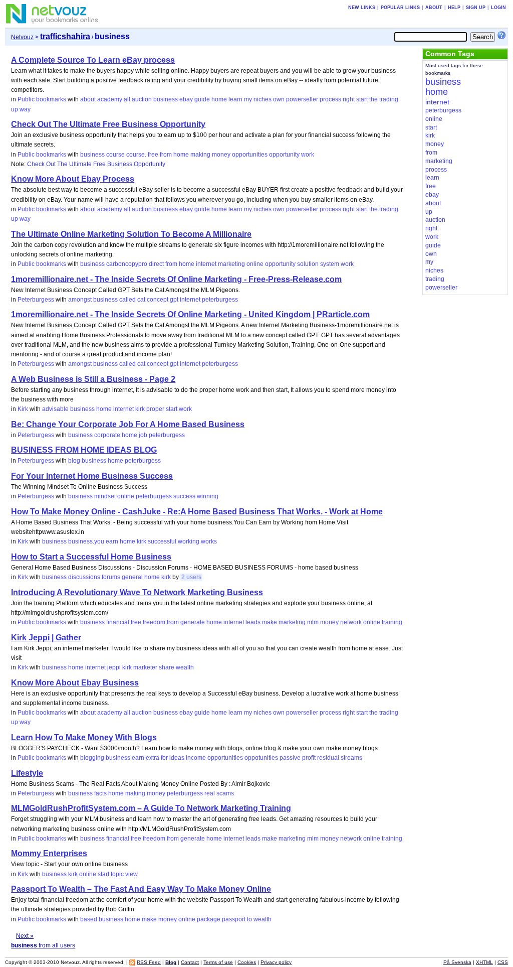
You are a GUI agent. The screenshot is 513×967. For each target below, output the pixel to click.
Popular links (400, 7)
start (362, 99)
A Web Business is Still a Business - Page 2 (93, 379)
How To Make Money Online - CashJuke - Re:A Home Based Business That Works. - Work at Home (197, 511)
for (164, 757)
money (221, 154)
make (269, 622)
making (200, 154)
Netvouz (22, 37)
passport (233, 919)
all (127, 99)
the (373, 99)
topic (117, 874)
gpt (174, 299)
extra (152, 757)
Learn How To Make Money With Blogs (84, 737)
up (14, 109)
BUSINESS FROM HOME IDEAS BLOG (84, 450)
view (131, 874)
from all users (43, 945)
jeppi (114, 667)
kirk (140, 408)
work (307, 154)
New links (361, 7)
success (184, 496)
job (143, 435)
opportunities (250, 154)
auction (142, 99)
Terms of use (218, 962)
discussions (84, 577)
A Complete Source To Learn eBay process (93, 60)
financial (117, 622)
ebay (186, 99)
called (127, 299)
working (188, 541)
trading (388, 99)
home (219, 99)
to (249, 919)
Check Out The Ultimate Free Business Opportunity (108, 124)
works (209, 541)
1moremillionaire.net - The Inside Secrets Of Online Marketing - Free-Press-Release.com (176, 279)
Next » (25, 935)
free (153, 154)
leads (253, 622)
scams (225, 793)
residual (328, 757)
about (88, 99)
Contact (190, 962)
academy (109, 99)
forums (111, 577)
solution (308, 263)
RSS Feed (149, 962)
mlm (313, 622)
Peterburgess (36, 299)
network (351, 622)
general (132, 577)
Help (454, 7)
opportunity (284, 154)
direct (156, 263)
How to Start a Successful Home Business (91, 556)
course (115, 154)
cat (141, 299)
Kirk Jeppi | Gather (46, 637)
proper (155, 408)
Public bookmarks (42, 99)
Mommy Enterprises (49, 853)
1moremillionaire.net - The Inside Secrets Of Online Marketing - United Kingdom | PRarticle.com (190, 314)
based (88, 919)
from (166, 154)
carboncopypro (126, 263)
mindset (105, 496)
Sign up (475, 7)
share (166, 667)
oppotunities (261, 757)
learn (235, 99)
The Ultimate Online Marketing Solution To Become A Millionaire (131, 234)
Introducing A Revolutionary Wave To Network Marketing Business (137, 592)
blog (74, 460)
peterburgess (220, 299)
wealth (185, 667)
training (392, 622)
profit (309, 757)
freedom (154, 622)
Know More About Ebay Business (75, 682)
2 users (191, 577)
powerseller (302, 99)
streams (351, 757)
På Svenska (457, 962)
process (330, 99)
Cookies (246, 962)
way (25, 109)
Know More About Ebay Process (72, 179)
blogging (92, 757)
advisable (55, 408)
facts (100, 793)
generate (192, 622)
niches (262, 99)
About (433, 7)
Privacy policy (276, 962)
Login (498, 7)
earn (112, 541)
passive (290, 757)
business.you (86, 541)
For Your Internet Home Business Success (92, 476)
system (329, 263)
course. (136, 154)
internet (206, 263)
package (208, 919)
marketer (145, 667)
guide (202, 99)
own (279, 99)
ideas (176, 757)
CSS (502, 962)
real (209, 793)
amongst (80, 299)
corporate (107, 435)
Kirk (23, 408)
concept (157, 299)
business (165, 99)
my (248, 99)
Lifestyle (27, 773)
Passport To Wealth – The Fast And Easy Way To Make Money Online (141, 889)
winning (207, 496)
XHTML (484, 962)
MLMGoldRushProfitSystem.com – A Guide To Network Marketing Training (151, 808)
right (349, 99)
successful (162, 541)
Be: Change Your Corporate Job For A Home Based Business (127, 424)
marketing (231, 263)
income (196, 757)
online (255, 263)
